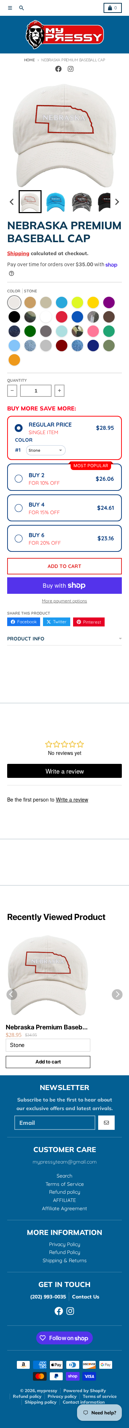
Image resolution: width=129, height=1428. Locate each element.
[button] (30, 201)
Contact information (84, 1402)
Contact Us (85, 1296)
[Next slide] (117, 201)
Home (29, 59)
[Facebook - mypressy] (58, 69)
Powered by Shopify (84, 1390)
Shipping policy (41, 1402)
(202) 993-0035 (48, 1296)
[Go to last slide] (12, 201)
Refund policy (27, 1396)
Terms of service (100, 1396)
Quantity (17, 380)
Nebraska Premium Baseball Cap (47, 1027)
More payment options (64, 600)
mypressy (47, 1390)
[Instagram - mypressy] (70, 69)
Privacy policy (62, 1396)
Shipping (18, 253)
